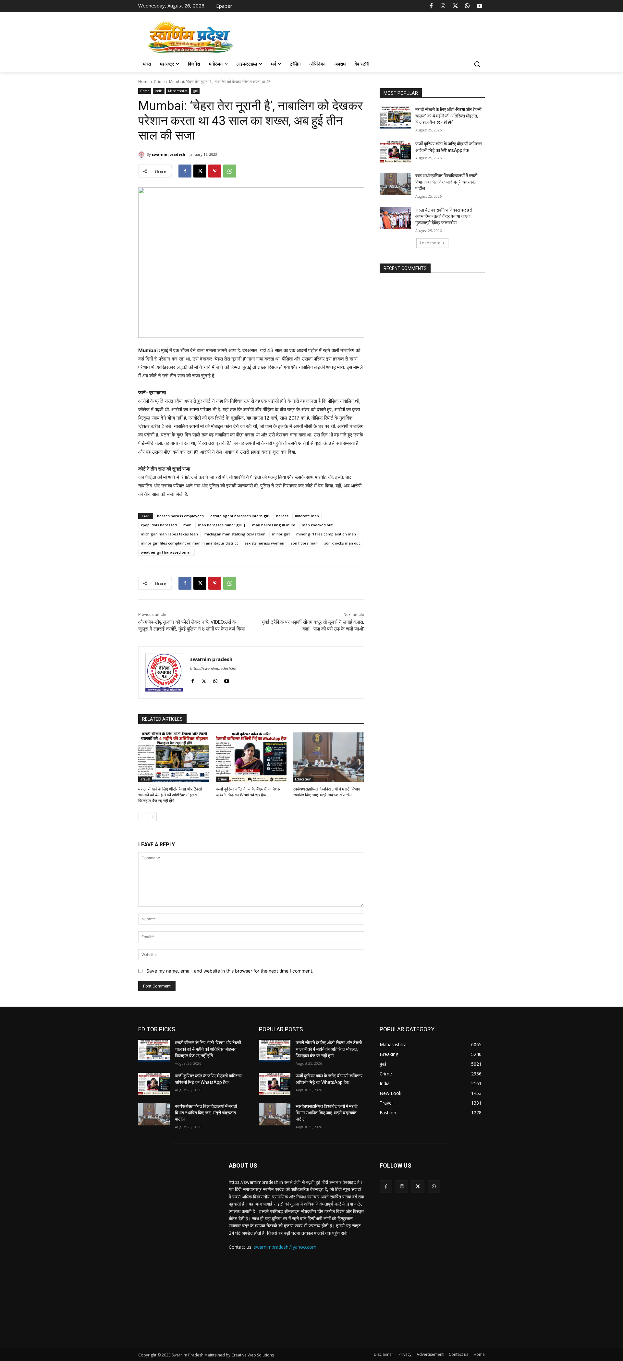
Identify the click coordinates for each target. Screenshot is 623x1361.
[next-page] (153, 817)
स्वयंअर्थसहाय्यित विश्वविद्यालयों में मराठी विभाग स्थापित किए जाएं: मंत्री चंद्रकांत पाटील (446, 182)
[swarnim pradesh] (142, 154)
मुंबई (195, 91)
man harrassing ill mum (273, 524)
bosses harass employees (180, 515)
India (159, 91)
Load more (430, 243)
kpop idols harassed (159, 524)
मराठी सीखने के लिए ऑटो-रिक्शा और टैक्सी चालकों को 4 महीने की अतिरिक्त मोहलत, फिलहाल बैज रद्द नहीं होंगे (170, 795)
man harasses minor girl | (222, 524)
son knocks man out (342, 543)
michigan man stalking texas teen (234, 534)
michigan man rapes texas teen (169, 534)
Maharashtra (177, 91)
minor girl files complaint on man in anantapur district (189, 543)
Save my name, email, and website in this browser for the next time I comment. (229, 971)
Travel (145, 779)
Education (303, 779)
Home (144, 81)
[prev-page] (142, 817)
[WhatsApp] (467, 6)
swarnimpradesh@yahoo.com (285, 1247)
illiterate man (307, 515)
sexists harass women (264, 543)
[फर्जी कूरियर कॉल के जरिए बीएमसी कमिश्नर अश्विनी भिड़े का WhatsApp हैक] (251, 757)
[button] (477, 64)
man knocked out (317, 524)
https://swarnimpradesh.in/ (213, 668)
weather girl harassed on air (166, 552)
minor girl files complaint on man (326, 534)
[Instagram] (443, 6)
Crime (159, 81)
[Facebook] (431, 6)
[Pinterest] (214, 171)
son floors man (304, 543)
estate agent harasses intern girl (240, 515)
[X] (455, 6)
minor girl (281, 534)
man (187, 524)
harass (282, 515)
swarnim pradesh (168, 154)
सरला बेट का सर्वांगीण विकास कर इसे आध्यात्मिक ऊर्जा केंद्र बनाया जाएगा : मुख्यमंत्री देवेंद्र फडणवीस (443, 216)
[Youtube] (479, 6)
